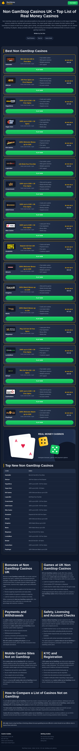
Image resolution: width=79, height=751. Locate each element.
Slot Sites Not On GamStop (47, 738)
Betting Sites (44, 740)
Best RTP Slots (4, 738)
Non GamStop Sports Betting (47, 736)
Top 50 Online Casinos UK (7, 736)
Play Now (73, 3)
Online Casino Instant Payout (7, 742)
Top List (40, 38)
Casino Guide (48, 38)
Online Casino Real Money (7, 740)
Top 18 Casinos (30, 38)
